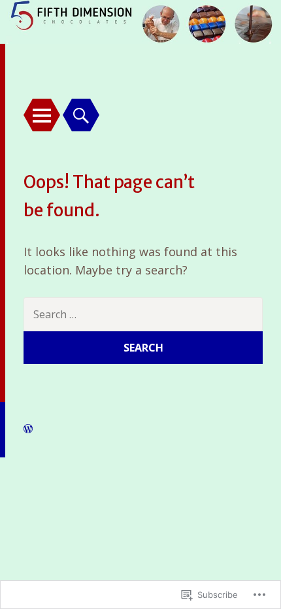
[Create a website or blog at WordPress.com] (28, 429)
